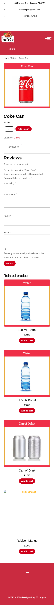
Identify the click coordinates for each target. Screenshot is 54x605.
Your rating (10, 183)
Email (7, 232)
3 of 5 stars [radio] (14, 187)
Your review (10, 194)
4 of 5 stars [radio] (18, 187)
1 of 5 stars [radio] (5, 187)
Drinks (14, 58)
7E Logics (41, 597)
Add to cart (23, 129)
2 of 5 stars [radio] (9, 187)
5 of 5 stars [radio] (22, 187)
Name (7, 215)
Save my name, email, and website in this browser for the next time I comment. (24, 255)
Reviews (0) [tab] (13, 147)
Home (6, 58)
